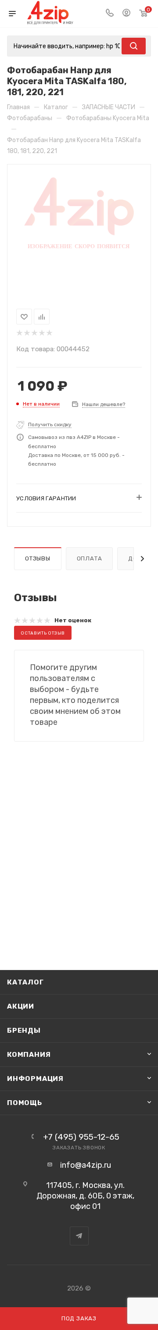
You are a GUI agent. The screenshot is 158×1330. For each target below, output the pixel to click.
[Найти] (134, 46)
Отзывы (37, 558)
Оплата (89, 558)
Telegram (79, 1236)
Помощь (24, 1102)
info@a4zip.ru (85, 1165)
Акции (20, 1006)
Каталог (25, 982)
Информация (35, 1078)
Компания (28, 1054)
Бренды (24, 1030)
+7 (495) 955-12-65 (81, 1137)
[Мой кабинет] (126, 13)
